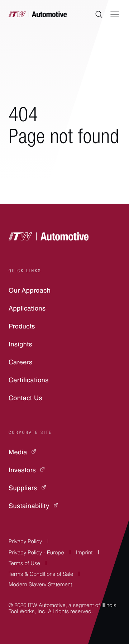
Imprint (84, 553)
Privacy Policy (25, 542)
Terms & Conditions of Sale (41, 575)
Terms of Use (24, 564)
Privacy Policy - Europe (36, 553)
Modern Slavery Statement (40, 585)
